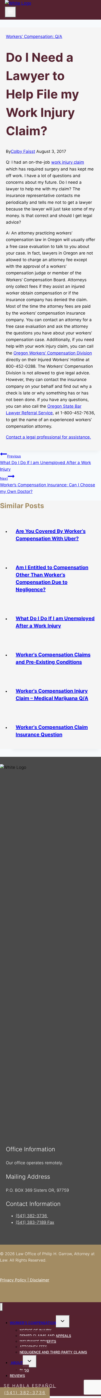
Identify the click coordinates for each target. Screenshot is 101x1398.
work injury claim (67, 162)
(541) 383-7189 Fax (35, 1222)
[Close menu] (1, 1307)
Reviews (17, 1375)
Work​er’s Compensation (33, 1323)
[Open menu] (10, 12)
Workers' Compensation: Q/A (34, 36)
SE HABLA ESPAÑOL (30, 1385)
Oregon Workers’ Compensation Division (52, 353)
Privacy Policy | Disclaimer (24, 1279)
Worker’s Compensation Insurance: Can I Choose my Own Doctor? (47, 485)
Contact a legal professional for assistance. (48, 437)
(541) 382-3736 (32, 1215)
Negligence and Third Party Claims (53, 1352)
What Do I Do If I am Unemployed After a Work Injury (45, 463)
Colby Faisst (23, 151)
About (16, 1363)
